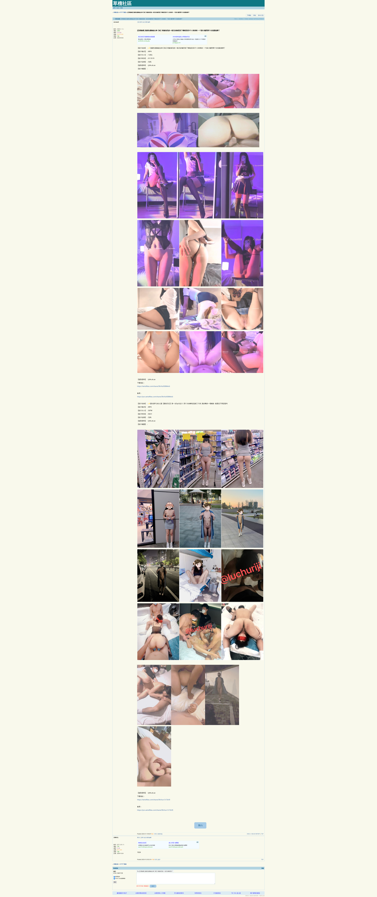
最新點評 (251, 19)
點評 (159, 859)
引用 (155, 834)
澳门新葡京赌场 (255, 893)
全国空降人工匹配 (159, 893)
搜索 (121, 8)
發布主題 (261, 15)
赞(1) (200, 825)
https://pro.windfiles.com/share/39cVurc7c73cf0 (155, 810)
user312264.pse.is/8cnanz (145, 847)
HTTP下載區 (123, 12)
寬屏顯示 (241, 19)
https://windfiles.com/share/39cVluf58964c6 (153, 386)
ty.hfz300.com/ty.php (144, 41)
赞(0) (138, 837)
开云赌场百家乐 (179, 893)
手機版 (249, 15)
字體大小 (236, 19)
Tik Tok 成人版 (236, 893)
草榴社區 (116, 12)
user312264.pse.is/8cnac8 (176, 847)
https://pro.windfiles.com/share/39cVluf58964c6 (155, 397)
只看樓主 (246, 19)
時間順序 (261, 19)
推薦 (146, 22)
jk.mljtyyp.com (176, 43)
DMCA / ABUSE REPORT (253, 834)
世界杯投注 (198, 893)
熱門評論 (256, 19)
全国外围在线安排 (140, 893)
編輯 (149, 22)
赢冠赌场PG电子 (122, 893)
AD (205, 36)
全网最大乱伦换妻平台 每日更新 (146, 845)
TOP (262, 834)
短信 (118, 8)
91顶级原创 (217, 893)
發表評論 (160, 834)
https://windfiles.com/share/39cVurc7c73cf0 (153, 800)
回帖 (254, 15)
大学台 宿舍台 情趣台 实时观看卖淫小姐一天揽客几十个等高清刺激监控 (189, 39)
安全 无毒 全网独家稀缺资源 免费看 (183, 844)
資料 (114, 8)
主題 (138, 22)
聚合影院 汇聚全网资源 (146, 39)
